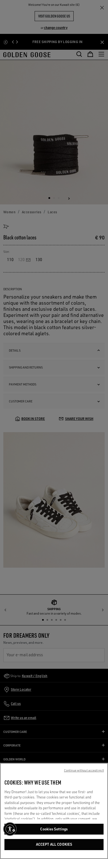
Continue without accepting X (84, 770)
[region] (54, 811)
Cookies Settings (54, 829)
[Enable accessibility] (10, 829)
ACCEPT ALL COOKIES (54, 844)
